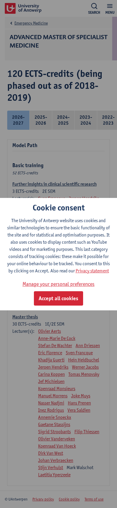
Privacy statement (92, 271)
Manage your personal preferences (58, 284)
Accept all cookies (58, 298)
